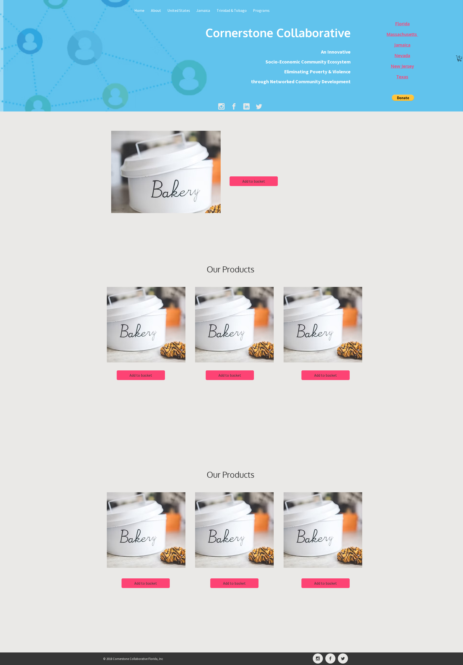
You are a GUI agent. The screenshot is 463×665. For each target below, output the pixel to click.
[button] (403, 98)
